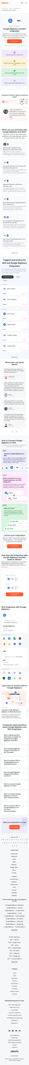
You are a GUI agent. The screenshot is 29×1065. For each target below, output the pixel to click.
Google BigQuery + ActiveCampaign (14, 916)
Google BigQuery (16, 8)
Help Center (14, 978)
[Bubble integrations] (9, 672)
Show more (14, 253)
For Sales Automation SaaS (14, 1015)
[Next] (16, 431)
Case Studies (14, 1010)
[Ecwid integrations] (3, 678)
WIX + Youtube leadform (14, 959)
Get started (14, 827)
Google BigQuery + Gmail (14, 913)
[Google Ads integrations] (3, 638)
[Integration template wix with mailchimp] (14, 168)
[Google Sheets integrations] (14, 638)
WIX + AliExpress (14, 953)
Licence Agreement (14, 1035)
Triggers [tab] (18, 277)
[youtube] (16, 1030)
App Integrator (14, 983)
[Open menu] (26, 2)
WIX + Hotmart (14, 939)
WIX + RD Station (14, 950)
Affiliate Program (14, 991)
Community (14, 988)
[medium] (19, 1030)
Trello (14, 887)
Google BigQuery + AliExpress (14, 921)
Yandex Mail (14, 854)
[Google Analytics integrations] (3, 643)
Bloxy (14, 870)
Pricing (14, 973)
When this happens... (11, 575)
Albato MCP (14, 1020)
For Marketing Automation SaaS (15, 1018)
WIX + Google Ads (14, 956)
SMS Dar (14, 864)
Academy (14, 981)
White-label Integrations (14, 1005)
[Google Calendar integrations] (14, 643)
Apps (10, 8)
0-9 (3, 839)
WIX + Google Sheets (14, 942)
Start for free (14, 41)
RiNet (14, 862)
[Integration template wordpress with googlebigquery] (14, 222)
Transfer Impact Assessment (14, 1042)
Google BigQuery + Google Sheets (14, 910)
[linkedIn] (12, 1030)
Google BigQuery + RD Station (14, 918)
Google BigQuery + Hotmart (14, 908)
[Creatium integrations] (14, 672)
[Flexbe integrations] (14, 678)
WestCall (14, 882)
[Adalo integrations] (3, 672)
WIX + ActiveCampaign (14, 948)
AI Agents (14, 994)
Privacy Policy (14, 1037)
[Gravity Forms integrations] (20, 678)
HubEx (14, 859)
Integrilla (14, 876)
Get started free (14, 546)
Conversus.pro (14, 879)
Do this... (8, 584)
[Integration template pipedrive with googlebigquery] (14, 149)
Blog (14, 975)
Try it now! (24, 293)
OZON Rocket (14, 884)
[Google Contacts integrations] (20, 643)
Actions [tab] (5, 280)
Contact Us (14, 1047)
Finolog (14, 873)
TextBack (14, 892)
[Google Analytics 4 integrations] (9, 643)
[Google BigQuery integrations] (9, 638)
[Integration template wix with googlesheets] (14, 241)
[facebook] (9, 1030)
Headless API (14, 1023)
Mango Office (14, 867)
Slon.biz (14, 890)
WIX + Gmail (14, 945)
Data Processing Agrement (14, 1040)
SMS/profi (14, 856)
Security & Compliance (14, 1012)
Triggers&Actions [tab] (7, 277)
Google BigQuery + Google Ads (14, 924)
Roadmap (14, 986)
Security (14, 1045)
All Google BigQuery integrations (14, 905)
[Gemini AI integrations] (20, 638)
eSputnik (14, 895)
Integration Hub (4, 8)
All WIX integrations (14, 937)
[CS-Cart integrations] (20, 672)
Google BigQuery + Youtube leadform (14, 927)
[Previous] (12, 431)
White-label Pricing (14, 1007)
